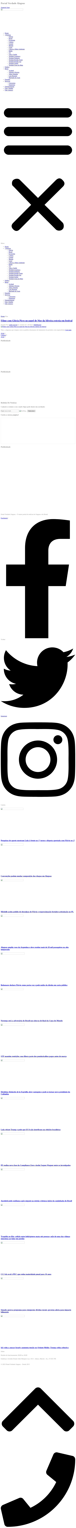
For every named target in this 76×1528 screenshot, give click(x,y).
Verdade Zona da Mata (16, 65)
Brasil (10, 38)
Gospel (11, 44)
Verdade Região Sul (15, 61)
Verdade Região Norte (16, 60)
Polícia (11, 37)
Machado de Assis (14, 78)
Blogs (6, 69)
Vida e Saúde (13, 54)
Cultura (11, 42)
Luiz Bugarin (13, 76)
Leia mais (68, 330)
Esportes (7, 79)
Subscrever (31, 411)
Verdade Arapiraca (14, 56)
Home (7, 33)
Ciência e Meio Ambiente (17, 49)
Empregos (12, 85)
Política (7, 67)
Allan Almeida (13, 74)
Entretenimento (9, 86)
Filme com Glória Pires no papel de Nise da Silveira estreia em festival (36, 320)
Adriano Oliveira (14, 72)
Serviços (7, 81)
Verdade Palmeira (14, 58)
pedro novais (13, 325)
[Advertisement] (36, 310)
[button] (38, 168)
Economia (12, 40)
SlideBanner (37, 325)
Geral (10, 47)
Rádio (10, 51)
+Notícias (8, 35)
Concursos (12, 83)
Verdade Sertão (13, 63)
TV (10, 53)
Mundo (11, 45)
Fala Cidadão (9, 88)
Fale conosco (9, 90)
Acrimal (11, 70)
